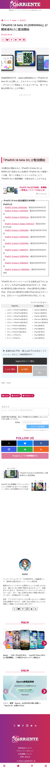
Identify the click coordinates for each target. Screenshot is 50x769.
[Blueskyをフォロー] (25, 443)
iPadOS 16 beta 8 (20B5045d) (17, 256)
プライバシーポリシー (25, 751)
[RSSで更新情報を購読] (41, 449)
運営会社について (25, 748)
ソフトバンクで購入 (40, 371)
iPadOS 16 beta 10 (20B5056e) (17, 269)
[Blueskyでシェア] (7, 40)
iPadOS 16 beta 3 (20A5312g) (17, 217)
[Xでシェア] (3, 40)
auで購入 (25, 369)
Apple (6, 396)
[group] (25, 643)
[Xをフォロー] (9, 443)
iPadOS (17, 396)
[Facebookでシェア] (11, 40)
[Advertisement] (25, 121)
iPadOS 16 (29, 396)
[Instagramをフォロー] (9, 449)
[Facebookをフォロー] (41, 443)
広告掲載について (25, 754)
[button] (24, 40)
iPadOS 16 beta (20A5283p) (16, 207)
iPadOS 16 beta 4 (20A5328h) (17, 230)
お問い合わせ (25, 757)
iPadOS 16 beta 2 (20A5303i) (16, 211)
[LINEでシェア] (20, 40)
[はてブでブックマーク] (16, 40)
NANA (25, 574)
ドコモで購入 (10, 369)
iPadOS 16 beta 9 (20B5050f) (16, 263)
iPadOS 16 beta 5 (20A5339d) (17, 237)
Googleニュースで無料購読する (25, 456)
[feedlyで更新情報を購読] (25, 449)
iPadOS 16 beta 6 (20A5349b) (17, 243)
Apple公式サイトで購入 (25, 361)
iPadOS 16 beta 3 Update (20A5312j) (19, 224)
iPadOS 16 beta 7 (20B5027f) (16, 250)
